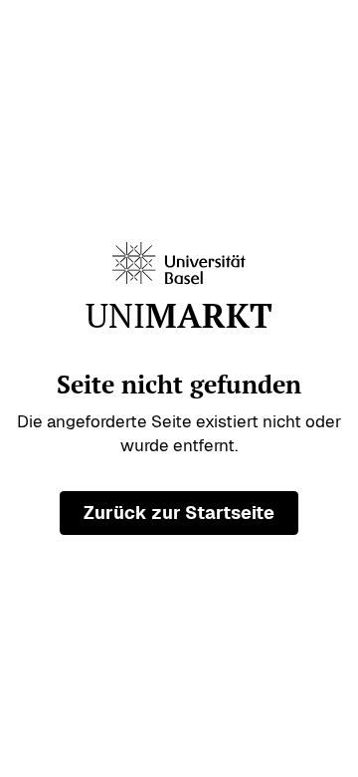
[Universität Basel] (179, 263)
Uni (179, 316)
